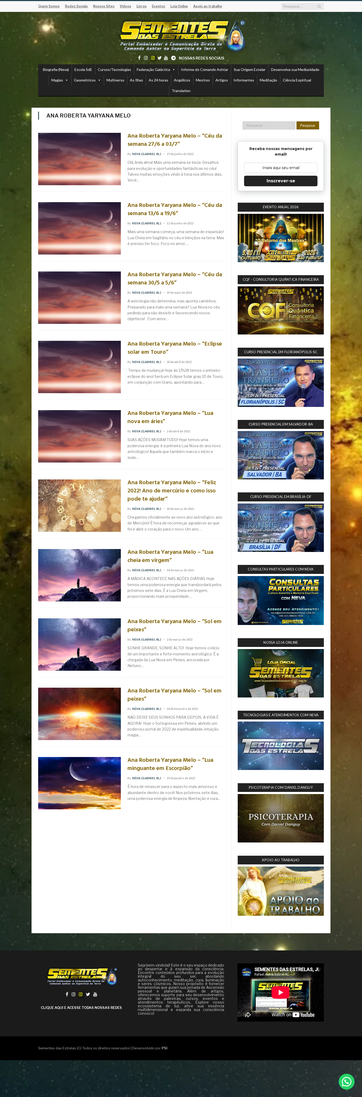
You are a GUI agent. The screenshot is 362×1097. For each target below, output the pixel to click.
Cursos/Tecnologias (114, 69)
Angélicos (182, 80)
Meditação (268, 80)
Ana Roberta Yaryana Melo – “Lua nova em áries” (170, 418)
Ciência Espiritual (297, 80)
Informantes (243, 80)
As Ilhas (136, 80)
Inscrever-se (281, 180)
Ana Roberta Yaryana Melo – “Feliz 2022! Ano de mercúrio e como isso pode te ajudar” (171, 491)
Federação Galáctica (153, 69)
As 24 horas (158, 80)
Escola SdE (83, 69)
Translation (181, 90)
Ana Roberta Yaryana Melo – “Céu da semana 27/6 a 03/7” (174, 140)
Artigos (221, 80)
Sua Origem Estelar (250, 69)
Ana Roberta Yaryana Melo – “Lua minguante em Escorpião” (170, 764)
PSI (164, 1048)
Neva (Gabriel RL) (146, 154)
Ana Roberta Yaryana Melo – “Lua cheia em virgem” (170, 556)
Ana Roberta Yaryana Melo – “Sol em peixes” (174, 626)
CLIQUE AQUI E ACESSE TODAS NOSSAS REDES (81, 1007)
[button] (347, 1082)
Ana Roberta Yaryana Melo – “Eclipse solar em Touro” (174, 348)
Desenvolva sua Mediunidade (295, 69)
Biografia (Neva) (56, 69)
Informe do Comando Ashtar (204, 69)
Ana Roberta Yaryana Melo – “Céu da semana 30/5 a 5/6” (174, 279)
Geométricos (85, 80)
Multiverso (115, 80)
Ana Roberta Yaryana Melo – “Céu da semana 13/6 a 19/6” (174, 210)
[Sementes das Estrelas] (181, 35)
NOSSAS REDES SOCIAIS (201, 58)
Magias (57, 80)
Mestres (203, 80)
